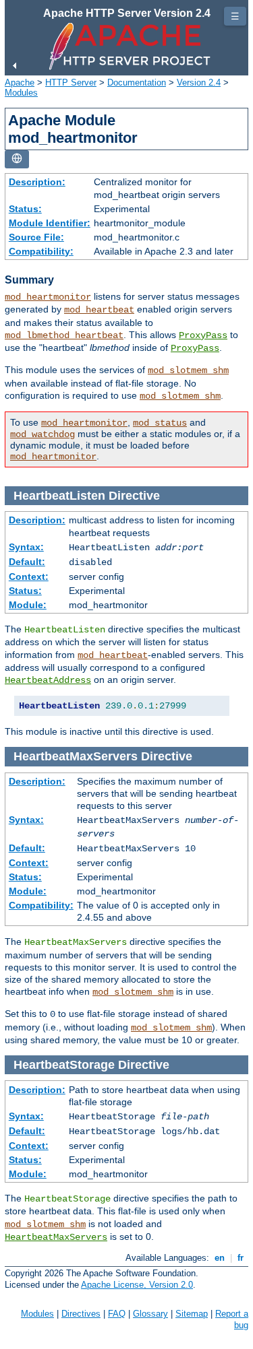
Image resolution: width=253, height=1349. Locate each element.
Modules (21, 93)
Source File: (36, 237)
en (219, 1258)
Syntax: (26, 546)
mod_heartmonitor (48, 297)
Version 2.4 (199, 82)
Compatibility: (41, 251)
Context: (29, 576)
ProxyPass (203, 335)
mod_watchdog (42, 434)
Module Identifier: (49, 223)
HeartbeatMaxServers (56, 1237)
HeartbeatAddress (48, 680)
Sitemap (191, 1314)
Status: (25, 208)
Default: (27, 561)
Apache (19, 82)
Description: (37, 181)
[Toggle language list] (17, 159)
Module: (28, 604)
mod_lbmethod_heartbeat (64, 335)
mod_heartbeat (99, 309)
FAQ (116, 1314)
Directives (81, 1314)
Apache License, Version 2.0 (137, 1285)
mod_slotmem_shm (188, 370)
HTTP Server (70, 82)
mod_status (160, 423)
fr (240, 1258)
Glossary (150, 1314)
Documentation (136, 82)
